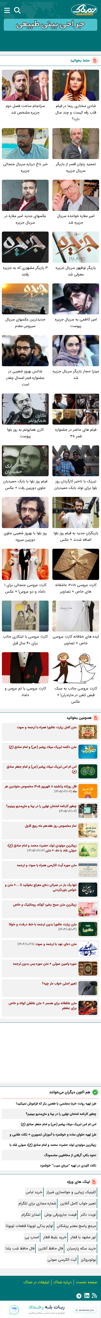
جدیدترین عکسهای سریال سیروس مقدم (25, 322)
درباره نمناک (62, 1282)
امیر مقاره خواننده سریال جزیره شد (75, 219)
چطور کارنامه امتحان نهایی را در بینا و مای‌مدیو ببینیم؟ (61, 1114)
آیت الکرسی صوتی (62, 1260)
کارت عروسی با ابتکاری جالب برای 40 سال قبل (25, 640)
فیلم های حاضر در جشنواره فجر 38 (75, 433)
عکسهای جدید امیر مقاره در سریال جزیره (25, 219)
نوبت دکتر (88, 1215)
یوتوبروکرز (88, 1260)
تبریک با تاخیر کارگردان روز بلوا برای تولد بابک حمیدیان (75, 484)
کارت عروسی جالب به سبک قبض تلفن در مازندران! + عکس (76, 695)
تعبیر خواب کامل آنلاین (78, 1203)
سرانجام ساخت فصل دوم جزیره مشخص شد (25, 109)
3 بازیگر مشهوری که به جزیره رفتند (25, 271)
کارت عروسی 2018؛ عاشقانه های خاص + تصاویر (76, 588)
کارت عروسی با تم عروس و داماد (25, 692)
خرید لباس (34, 1192)
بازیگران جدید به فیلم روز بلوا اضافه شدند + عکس (76, 536)
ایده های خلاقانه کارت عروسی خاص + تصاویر (76, 640)
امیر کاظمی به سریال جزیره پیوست (76, 322)
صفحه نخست (86, 1282)
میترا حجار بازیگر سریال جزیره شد (76, 374)
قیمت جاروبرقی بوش (60, 1215)
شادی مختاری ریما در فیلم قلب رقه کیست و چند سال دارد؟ (75, 112)
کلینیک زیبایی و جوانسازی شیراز (71, 1192)
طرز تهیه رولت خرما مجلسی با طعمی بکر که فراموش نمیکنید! (56, 1103)
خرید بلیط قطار (54, 1237)
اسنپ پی (32, 1237)
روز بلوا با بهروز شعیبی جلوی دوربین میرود (25, 536)
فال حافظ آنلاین (51, 1248)
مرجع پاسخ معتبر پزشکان (76, 1226)
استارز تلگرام (31, 1215)
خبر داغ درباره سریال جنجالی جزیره (25, 167)
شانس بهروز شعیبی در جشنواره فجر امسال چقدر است (25, 377)
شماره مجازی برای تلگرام (37, 1203)
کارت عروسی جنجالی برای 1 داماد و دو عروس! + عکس (25, 588)
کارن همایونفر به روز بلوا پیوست (25, 433)
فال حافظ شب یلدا (19, 1248)
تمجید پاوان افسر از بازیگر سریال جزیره (76, 167)
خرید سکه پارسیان (81, 1248)
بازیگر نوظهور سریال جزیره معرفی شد (76, 271)
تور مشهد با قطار (83, 1237)
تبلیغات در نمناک (36, 1282)
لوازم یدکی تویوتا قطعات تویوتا (29, 1226)
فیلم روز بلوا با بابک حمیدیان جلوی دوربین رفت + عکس (25, 484)
